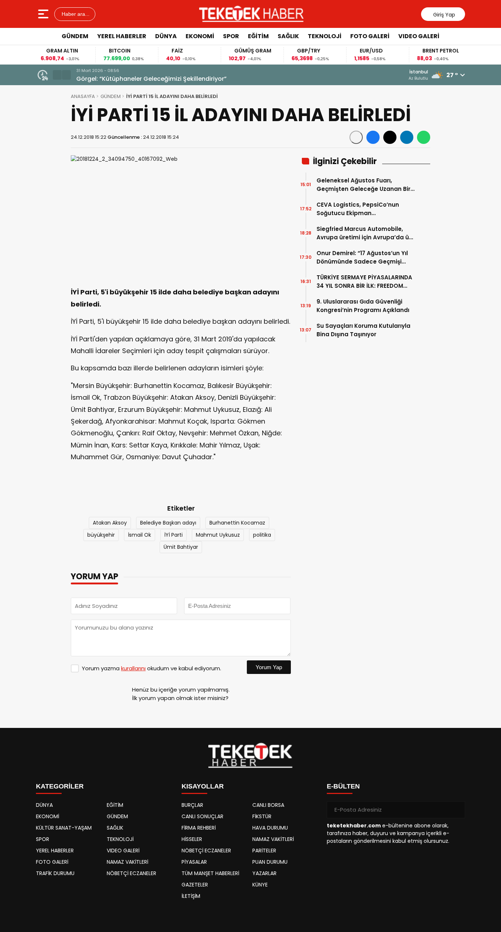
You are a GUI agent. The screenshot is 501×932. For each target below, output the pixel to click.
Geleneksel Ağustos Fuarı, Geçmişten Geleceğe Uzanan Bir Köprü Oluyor (363, 185)
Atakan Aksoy (110, 522)
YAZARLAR (264, 873)
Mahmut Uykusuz (218, 534)
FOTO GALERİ (370, 36)
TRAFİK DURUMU (55, 873)
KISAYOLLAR (203, 786)
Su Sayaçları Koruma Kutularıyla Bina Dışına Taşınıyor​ (363, 330)
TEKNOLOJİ (324, 36)
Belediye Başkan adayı (168, 522)
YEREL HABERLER (121, 36)
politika (262, 534)
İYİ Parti (173, 534)
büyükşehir (101, 534)
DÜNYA (166, 36)
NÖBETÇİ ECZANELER (131, 873)
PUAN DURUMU (270, 862)
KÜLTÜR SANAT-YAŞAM (64, 827)
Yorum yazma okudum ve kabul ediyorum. (151, 668)
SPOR (231, 36)
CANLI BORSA (268, 805)
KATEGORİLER (60, 786)
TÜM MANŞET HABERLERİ (210, 873)
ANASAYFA (83, 96)
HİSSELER (192, 839)
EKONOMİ (200, 36)
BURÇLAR (192, 805)
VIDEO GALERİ (418, 36)
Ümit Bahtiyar (181, 547)
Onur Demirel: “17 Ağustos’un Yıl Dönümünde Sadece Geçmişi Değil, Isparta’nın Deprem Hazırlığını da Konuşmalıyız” (362, 257)
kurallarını (133, 668)
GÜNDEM (75, 36)
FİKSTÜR (261, 816)
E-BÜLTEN (343, 786)
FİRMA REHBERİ (199, 827)
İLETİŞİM (191, 896)
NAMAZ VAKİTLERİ (127, 862)
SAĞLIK (288, 36)
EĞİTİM (258, 36)
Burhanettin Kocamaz (237, 522)
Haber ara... (74, 14)
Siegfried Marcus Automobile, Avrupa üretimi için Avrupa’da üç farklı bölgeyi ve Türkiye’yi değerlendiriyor (364, 233)
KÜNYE (260, 884)
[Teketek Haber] (251, 14)
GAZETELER (195, 884)
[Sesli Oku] (356, 137)
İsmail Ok (139, 534)
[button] (57, 75)
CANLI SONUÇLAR (202, 816)
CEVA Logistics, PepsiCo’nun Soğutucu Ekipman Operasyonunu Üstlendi (358, 209)
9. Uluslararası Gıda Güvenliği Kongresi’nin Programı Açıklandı (363, 306)
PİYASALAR (194, 862)
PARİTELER (264, 850)
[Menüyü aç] (44, 14)
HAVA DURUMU (270, 827)
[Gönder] (456, 809)
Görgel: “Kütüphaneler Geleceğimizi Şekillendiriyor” (151, 79)
